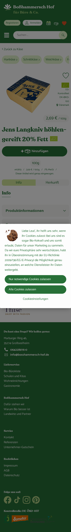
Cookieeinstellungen (35, 299)
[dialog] (35, 266)
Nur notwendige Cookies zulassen (30, 279)
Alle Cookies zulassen (22, 289)
